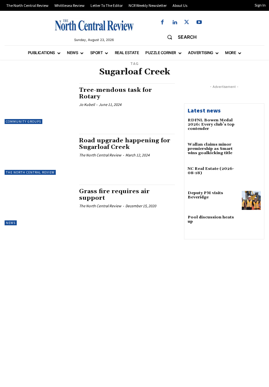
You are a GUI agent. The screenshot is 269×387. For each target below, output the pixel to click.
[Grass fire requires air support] (38, 205)
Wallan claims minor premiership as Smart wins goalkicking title (210, 148)
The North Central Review (30, 172)
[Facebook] (162, 22)
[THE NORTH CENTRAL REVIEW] (94, 24)
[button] (179, 37)
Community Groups (23, 121)
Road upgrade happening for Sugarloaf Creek (124, 144)
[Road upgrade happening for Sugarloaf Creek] (38, 154)
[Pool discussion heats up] (251, 224)
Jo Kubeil (87, 104)
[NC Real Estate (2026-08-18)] (251, 176)
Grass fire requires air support (114, 195)
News (10, 223)
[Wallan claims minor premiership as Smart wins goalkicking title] (251, 151)
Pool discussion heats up (211, 219)
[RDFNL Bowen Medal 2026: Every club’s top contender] (251, 127)
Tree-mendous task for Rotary (115, 93)
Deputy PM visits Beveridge (205, 195)
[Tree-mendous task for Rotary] (38, 103)
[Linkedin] (174, 22)
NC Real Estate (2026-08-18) (211, 170)
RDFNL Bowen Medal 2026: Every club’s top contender (211, 124)
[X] (186, 22)
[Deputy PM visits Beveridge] (251, 200)
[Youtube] (199, 22)
